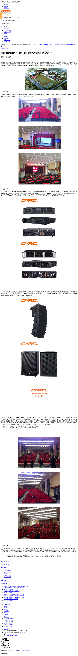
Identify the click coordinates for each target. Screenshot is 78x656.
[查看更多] (4, 583)
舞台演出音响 (7, 32)
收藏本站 (6, 6)
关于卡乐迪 (7, 40)
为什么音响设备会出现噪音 (11, 599)
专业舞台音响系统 (8, 621)
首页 (35, 44)
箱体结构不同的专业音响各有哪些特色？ (15, 597)
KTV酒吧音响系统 (9, 618)
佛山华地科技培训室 (6, 561)
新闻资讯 (6, 38)
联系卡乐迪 (7, 41)
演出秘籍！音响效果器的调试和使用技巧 (15, 595)
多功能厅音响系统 (8, 626)
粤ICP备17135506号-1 (24, 650)
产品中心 (6, 35)
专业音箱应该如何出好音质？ (12, 591)
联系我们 (6, 8)
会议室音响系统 (8, 623)
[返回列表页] (4, 48)
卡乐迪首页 (7, 28)
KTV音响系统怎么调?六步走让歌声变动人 (15, 587)
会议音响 (6, 33)
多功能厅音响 (47, 44)
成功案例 (6, 36)
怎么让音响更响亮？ (9, 600)
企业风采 (6, 611)
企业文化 (6, 607)
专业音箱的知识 (8, 592)
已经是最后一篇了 (5, 564)
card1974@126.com (12, 635)
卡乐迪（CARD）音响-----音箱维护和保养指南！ (17, 586)
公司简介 (6, 606)
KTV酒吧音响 (7, 30)
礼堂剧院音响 (7, 575)
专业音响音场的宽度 (9, 589)
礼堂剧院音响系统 (8, 625)
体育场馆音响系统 (8, 620)
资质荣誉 (6, 609)
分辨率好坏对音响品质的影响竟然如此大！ (15, 594)
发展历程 (6, 612)
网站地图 (6, 4)
